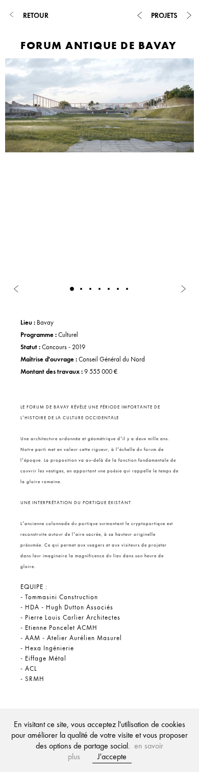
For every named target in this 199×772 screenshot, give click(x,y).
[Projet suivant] (188, 15)
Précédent (20, 309)
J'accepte (112, 756)
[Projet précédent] (139, 15)
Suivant (48, 309)
